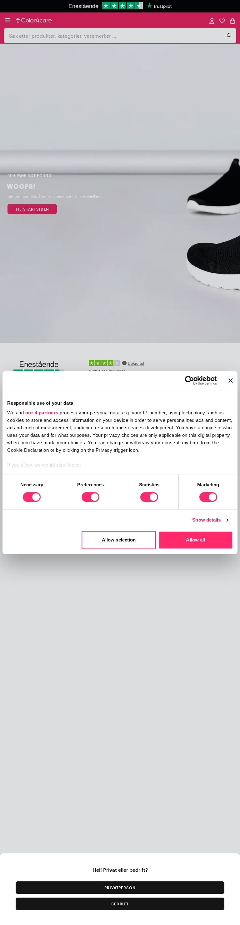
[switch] (90, 498)
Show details (206, 520)
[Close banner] (230, 380)
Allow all (195, 539)
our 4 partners (41, 412)
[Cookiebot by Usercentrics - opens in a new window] (189, 380)
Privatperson (120, 887)
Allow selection (119, 539)
